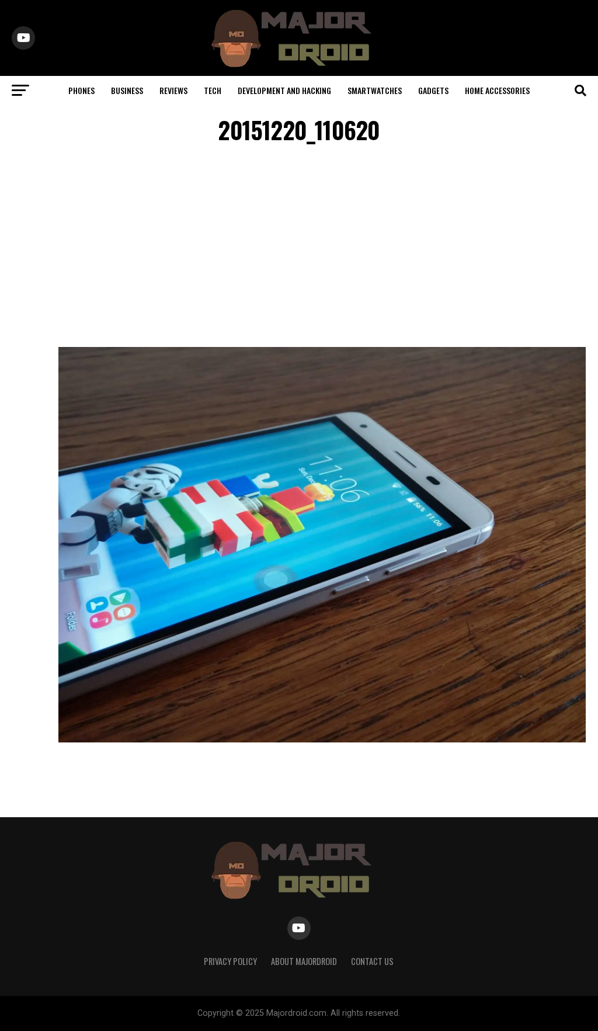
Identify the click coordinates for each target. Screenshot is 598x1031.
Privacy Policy (230, 961)
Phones (81, 90)
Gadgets (433, 90)
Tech (212, 90)
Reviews (173, 90)
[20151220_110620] (322, 739)
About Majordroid (304, 961)
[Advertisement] (299, 247)
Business (127, 90)
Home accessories (497, 90)
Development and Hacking (284, 90)
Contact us (372, 961)
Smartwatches (374, 90)
